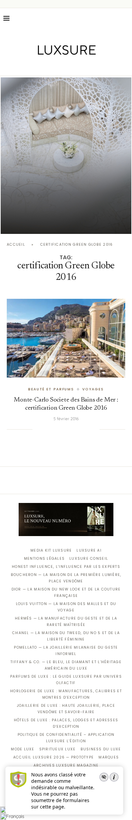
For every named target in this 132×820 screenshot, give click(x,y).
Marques (108, 757)
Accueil (16, 244)
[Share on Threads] (80, 429)
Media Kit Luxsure (51, 550)
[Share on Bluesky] (87, 429)
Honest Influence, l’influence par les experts (66, 566)
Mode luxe (22, 749)
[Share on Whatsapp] (73, 429)
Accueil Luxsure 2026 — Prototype (53, 757)
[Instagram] (61, 66)
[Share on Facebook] (46, 429)
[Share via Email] (94, 429)
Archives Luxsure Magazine (66, 765)
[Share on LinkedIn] (66, 429)
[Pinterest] (71, 66)
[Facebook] (42, 66)
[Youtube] (80, 66)
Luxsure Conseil (88, 558)
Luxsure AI (89, 550)
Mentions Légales (44, 558)
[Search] (125, 18)
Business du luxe (101, 749)
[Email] (90, 66)
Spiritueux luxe (57, 749)
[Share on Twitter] (52, 429)
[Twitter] (52, 66)
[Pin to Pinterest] (60, 429)
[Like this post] (37, 429)
